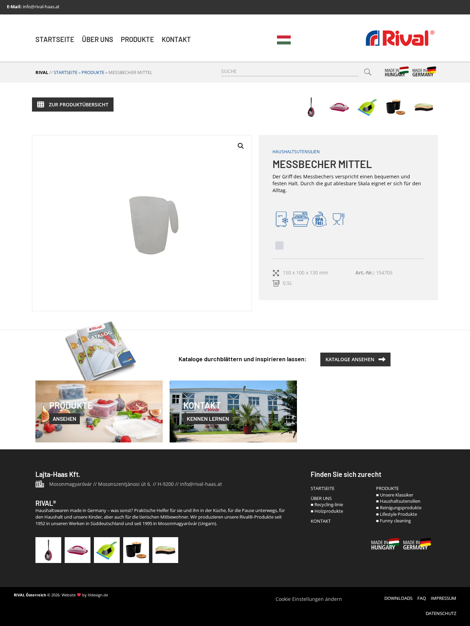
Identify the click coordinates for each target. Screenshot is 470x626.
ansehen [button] (64, 418)
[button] (73, 104)
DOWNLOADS (398, 598)
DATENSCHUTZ (441, 613)
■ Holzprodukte (327, 511)
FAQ (421, 598)
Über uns (97, 39)
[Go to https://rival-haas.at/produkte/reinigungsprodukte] (367, 107)
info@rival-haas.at (41, 6)
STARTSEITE (322, 488)
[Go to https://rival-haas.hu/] (284, 40)
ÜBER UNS (321, 498)
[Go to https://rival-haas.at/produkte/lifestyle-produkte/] (395, 107)
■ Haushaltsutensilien (398, 501)
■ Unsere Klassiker (394, 495)
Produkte (137, 39)
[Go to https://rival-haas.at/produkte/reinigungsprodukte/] (107, 550)
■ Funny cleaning (393, 521)
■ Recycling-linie (327, 504)
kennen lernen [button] (208, 418)
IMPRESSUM (443, 598)
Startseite (54, 39)
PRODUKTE (387, 488)
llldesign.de (98, 594)
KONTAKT (321, 521)
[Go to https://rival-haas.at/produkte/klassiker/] (311, 107)
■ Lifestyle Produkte (396, 514)
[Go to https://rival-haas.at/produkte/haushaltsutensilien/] (339, 107)
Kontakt (176, 39)
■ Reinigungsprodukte (398, 507)
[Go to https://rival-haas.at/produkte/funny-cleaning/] (424, 107)
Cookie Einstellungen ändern (309, 599)
